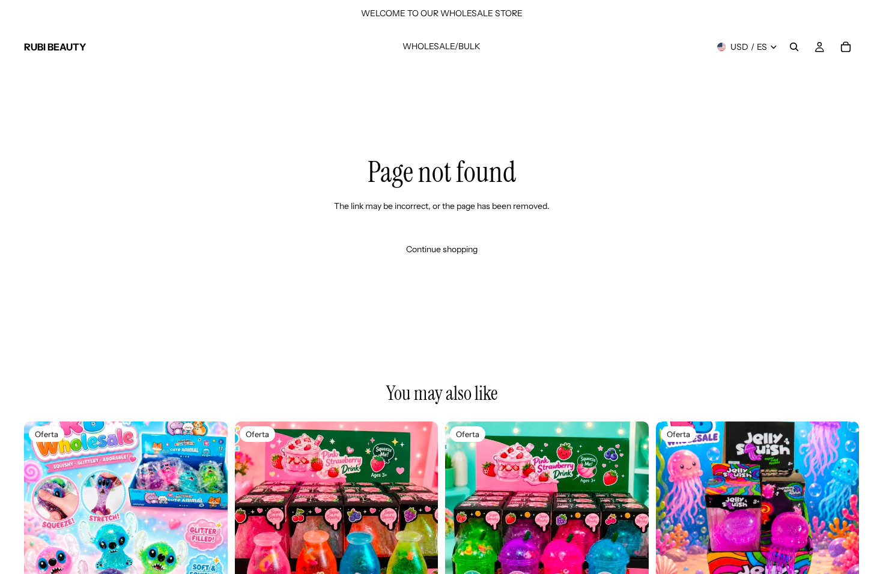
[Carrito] (846, 47)
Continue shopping (442, 249)
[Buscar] (794, 47)
